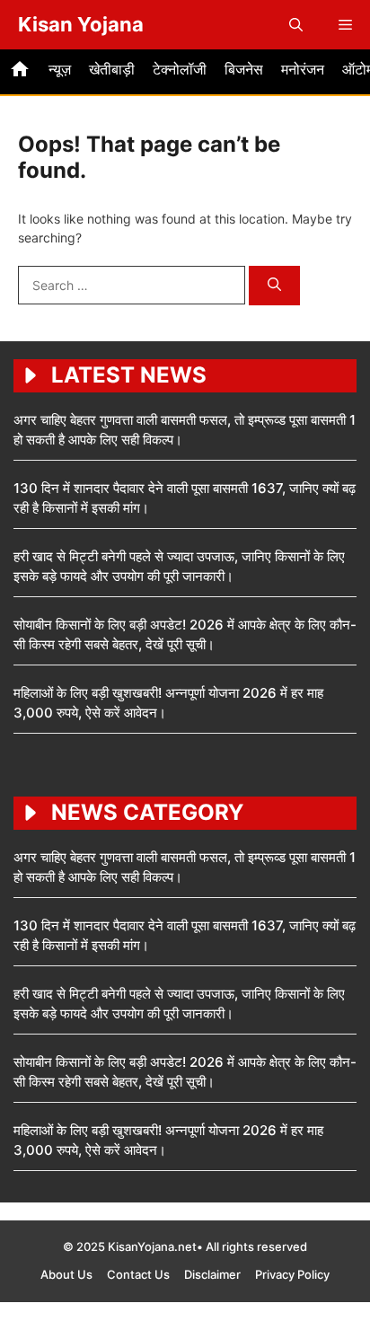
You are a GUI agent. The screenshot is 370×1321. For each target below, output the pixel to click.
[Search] (274, 286)
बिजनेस (244, 69)
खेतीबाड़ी (112, 69)
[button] (296, 24)
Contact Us (138, 1274)
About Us (66, 1274)
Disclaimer (212, 1274)
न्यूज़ (59, 69)
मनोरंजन (302, 69)
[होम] (20, 71)
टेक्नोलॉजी (180, 69)
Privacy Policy (292, 1274)
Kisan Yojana (81, 24)
